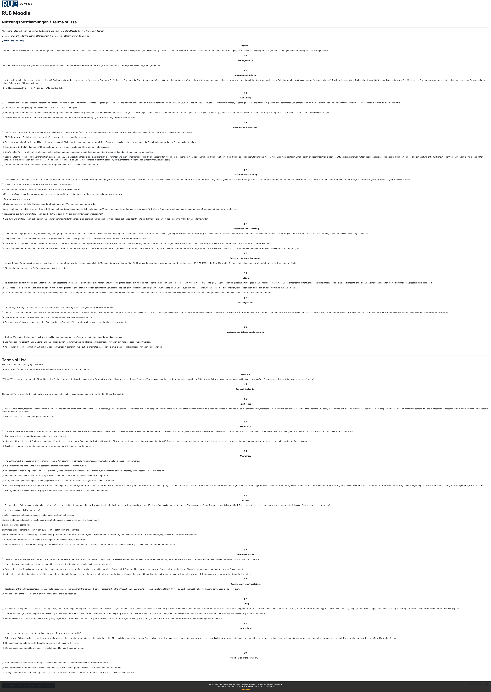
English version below (13, 41)
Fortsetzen (245, 690)
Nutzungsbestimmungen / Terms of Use (231, 686)
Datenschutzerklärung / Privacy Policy (260, 686)
